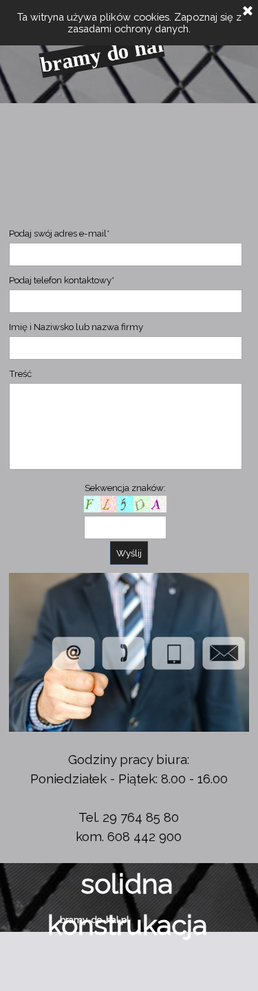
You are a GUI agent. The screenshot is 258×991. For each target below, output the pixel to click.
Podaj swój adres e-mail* (59, 233)
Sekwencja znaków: (125, 487)
